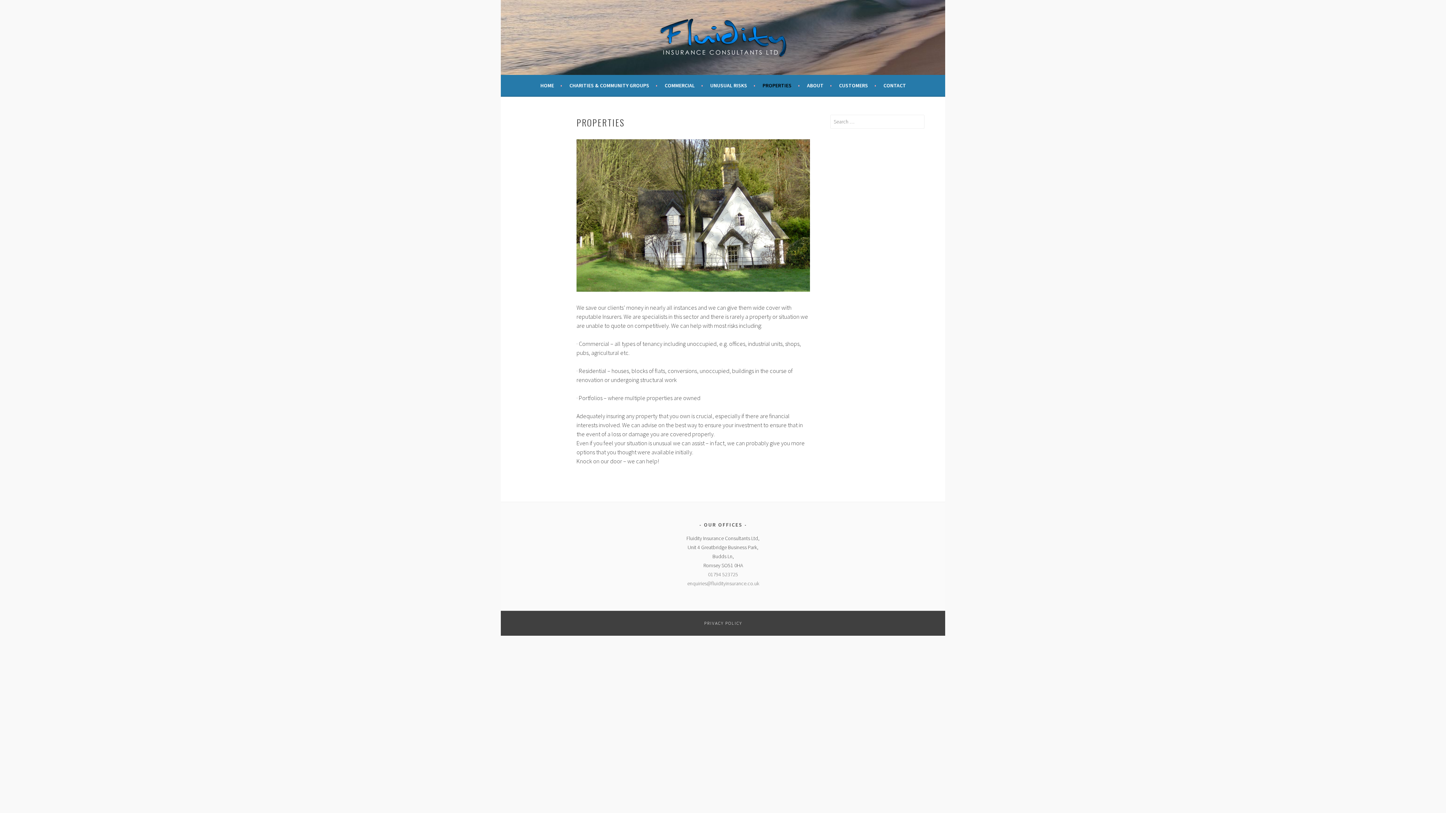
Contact (894, 85)
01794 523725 (723, 574)
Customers (853, 85)
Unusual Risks (728, 85)
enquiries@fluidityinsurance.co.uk (723, 583)
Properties (777, 85)
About (815, 85)
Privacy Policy (723, 623)
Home (547, 85)
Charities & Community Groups (609, 85)
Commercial (680, 85)
